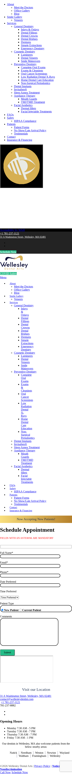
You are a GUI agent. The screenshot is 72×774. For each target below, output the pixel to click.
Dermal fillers (28, 108)
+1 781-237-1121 (9, 233)
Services (11, 23)
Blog (16, 13)
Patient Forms (21, 127)
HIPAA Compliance (25, 120)
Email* (4, 562)
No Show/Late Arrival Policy (30, 130)
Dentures (26, 42)
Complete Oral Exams (33, 67)
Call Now (5, 772)
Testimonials (21, 133)
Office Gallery (22, 10)
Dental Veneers (29, 57)
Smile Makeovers (30, 61)
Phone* (4, 572)
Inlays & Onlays (30, 29)
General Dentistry (24, 26)
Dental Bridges (29, 38)
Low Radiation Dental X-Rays (38, 76)
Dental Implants (22, 86)
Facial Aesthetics (23, 105)
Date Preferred (8, 581)
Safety (10, 117)
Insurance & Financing (19, 139)
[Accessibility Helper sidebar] (21, 166)
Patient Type (7, 603)
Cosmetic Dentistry (24, 51)
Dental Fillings (29, 32)
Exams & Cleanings (32, 70)
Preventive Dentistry (25, 64)
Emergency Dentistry (32, 48)
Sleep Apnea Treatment (27, 92)
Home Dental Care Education (37, 79)
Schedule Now (8, 251)
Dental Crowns (29, 35)
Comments (6, 616)
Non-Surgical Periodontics (35, 83)
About (10, 4)
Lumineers (27, 54)
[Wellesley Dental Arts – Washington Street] (14, 268)
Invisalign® (20, 89)
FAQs (10, 114)
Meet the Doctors (23, 7)
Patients (11, 124)
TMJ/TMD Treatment (33, 102)
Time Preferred (8, 591)
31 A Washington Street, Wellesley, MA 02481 (23, 237)
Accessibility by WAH (12, 229)
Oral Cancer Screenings (34, 73)
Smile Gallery (14, 16)
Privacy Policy (42, 766)
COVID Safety (8, 273)
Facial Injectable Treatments (36, 111)
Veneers (18, 20)
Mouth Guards (29, 98)
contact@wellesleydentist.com (16, 699)
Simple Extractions (31, 45)
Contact (11, 136)
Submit (7, 652)
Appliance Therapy (24, 95)
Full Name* (6, 552)
